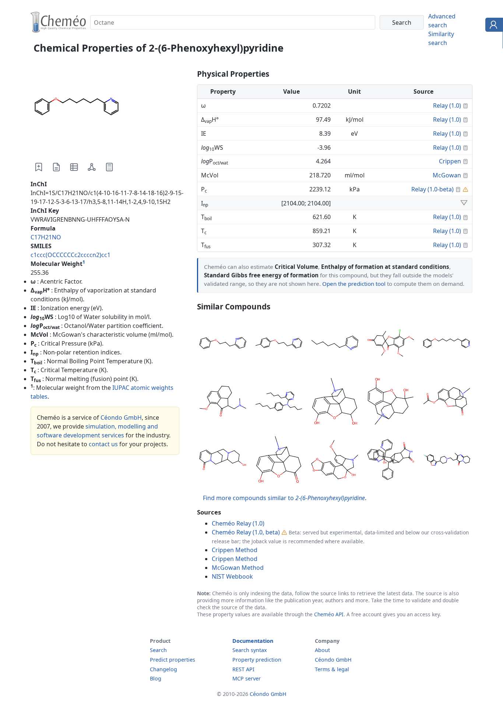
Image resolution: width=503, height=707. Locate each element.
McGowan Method (238, 568)
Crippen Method (234, 550)
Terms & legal (332, 669)
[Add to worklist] (39, 167)
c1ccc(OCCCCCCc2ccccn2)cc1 (70, 255)
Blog (155, 678)
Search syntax (249, 650)
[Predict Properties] (109, 167)
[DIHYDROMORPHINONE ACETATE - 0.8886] (446, 402)
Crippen (450, 161)
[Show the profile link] (492, 26)
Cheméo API (329, 614)
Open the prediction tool (354, 283)
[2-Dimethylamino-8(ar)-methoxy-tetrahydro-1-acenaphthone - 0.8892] (223, 402)
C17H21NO (46, 237)
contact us (103, 444)
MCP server (246, 678)
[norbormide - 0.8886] (390, 461)
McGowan (447, 175)
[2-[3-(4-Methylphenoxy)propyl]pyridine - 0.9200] (279, 344)
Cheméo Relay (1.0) (238, 523)
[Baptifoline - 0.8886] (223, 461)
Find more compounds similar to (284, 498)
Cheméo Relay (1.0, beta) (246, 532)
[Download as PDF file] (56, 167)
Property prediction (256, 659)
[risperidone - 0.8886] (446, 461)
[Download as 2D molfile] (92, 167)
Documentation (252, 640)
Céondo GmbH (121, 417)
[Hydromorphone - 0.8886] (279, 461)
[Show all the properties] (464, 203)
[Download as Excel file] (74, 167)
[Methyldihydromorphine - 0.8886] (390, 402)
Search (158, 650)
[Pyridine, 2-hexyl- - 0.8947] (334, 344)
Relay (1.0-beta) (432, 189)
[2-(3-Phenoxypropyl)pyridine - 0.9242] (223, 344)
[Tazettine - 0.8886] (334, 461)
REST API (243, 669)
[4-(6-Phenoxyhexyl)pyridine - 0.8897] (446, 344)
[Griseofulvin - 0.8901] (390, 344)
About (322, 650)
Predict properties (172, 659)
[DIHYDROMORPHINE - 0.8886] (334, 402)
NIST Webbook (232, 576)
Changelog (163, 669)
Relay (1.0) (447, 105)
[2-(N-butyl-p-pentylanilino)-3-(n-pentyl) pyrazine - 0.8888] (279, 402)
